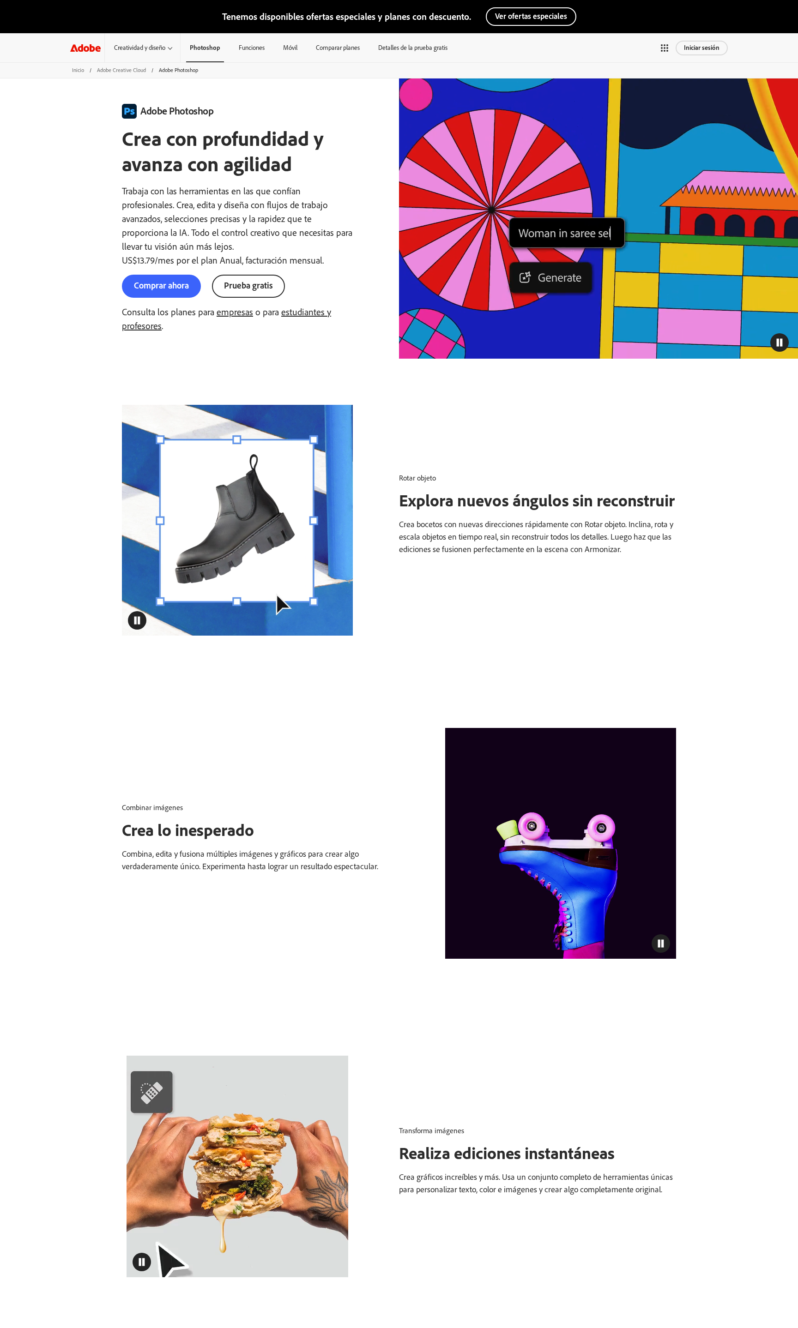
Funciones (252, 48)
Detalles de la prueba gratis (412, 48)
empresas (235, 312)
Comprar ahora (161, 285)
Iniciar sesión (701, 48)
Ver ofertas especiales (531, 16)
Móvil (290, 48)
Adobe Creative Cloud (121, 70)
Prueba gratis (248, 285)
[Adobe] (85, 47)
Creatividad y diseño (139, 48)
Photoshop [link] (205, 48)
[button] (664, 48)
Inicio (78, 70)
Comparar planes (338, 48)
